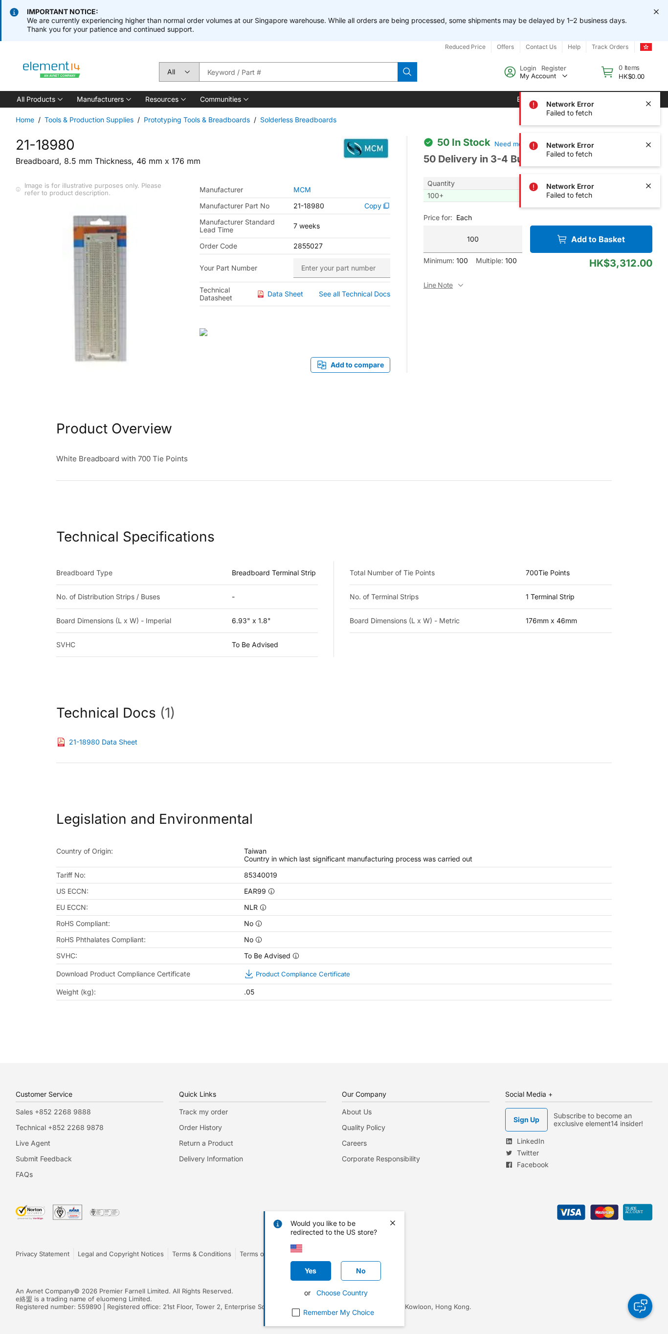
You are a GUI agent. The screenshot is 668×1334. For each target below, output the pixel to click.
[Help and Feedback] (640, 1306)
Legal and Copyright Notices (121, 1254)
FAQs (24, 1174)
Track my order (203, 1112)
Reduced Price (465, 46)
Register (553, 68)
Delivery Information (211, 1158)
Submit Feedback (44, 1158)
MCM (302, 190)
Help (574, 46)
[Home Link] (52, 72)
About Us (357, 1112)
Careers (354, 1143)
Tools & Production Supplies (89, 119)
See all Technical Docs (354, 294)
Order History (200, 1127)
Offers (505, 46)
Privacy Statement (42, 1254)
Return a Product (206, 1143)
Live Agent (33, 1143)
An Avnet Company (45, 1291)
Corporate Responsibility (381, 1158)
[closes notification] (656, 11)
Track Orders (610, 46)
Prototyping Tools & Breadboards (197, 119)
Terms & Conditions (201, 1254)
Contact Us (541, 46)
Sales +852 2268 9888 (53, 1112)
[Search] (407, 72)
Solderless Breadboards (298, 119)
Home (25, 119)
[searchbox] (298, 72)
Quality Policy (363, 1127)
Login (528, 68)
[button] (39, 99)
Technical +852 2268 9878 (60, 1127)
